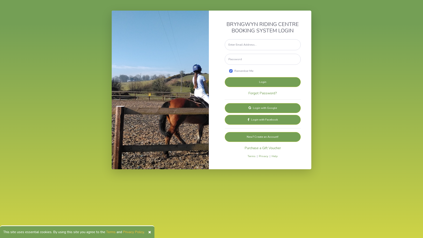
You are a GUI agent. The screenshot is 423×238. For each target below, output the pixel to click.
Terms (111, 232)
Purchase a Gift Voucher (263, 148)
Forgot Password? (262, 93)
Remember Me (243, 71)
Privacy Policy (133, 232)
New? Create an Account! (262, 137)
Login (262, 82)
